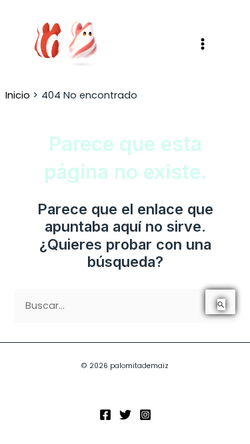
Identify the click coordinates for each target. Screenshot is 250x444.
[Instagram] (145, 415)
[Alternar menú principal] (203, 44)
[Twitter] (125, 415)
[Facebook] (105, 415)
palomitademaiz (143, 43)
